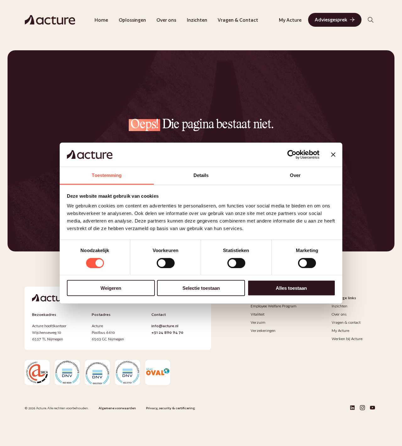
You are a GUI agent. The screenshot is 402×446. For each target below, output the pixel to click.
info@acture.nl (164, 325)
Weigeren (110, 288)
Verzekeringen (263, 330)
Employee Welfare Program (273, 306)
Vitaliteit (257, 314)
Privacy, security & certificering (170, 408)
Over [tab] (295, 175)
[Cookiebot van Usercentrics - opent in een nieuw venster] (291, 154)
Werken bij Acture (347, 338)
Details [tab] (201, 175)
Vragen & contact (346, 322)
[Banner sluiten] (333, 154)
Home (101, 20)
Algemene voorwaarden (117, 408)
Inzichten (197, 20)
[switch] (166, 263)
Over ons (166, 20)
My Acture (290, 20)
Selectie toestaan (201, 288)
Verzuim (258, 322)
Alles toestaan (291, 288)
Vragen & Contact (238, 20)
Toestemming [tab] (107, 175)
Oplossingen (132, 20)
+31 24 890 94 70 (167, 332)
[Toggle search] (370, 19)
